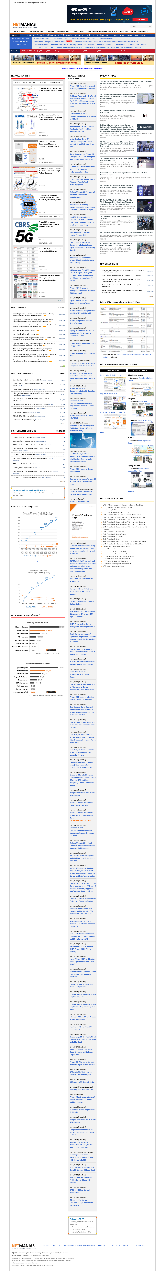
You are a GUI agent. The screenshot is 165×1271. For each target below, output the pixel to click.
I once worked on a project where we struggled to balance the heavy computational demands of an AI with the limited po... (34, 355)
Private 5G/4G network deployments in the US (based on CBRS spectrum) (49, 224)
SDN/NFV (57, 216)
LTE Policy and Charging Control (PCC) (24, 468)
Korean (36, 2)
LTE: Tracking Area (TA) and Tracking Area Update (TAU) (30, 404)
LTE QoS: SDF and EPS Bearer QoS (23, 416)
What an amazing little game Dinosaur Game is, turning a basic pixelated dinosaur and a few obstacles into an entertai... (32, 350)
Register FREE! (22, 2)
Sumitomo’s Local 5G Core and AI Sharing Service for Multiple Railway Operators (50, 171)
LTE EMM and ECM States (21, 412)
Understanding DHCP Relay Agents (24, 408)
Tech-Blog (43, 82)
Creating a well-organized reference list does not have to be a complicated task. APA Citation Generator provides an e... (32, 361)
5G (40, 109)
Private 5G (44, 109)
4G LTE (41, 243)
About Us (43, 2)
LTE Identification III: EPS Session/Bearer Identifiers (29, 445)
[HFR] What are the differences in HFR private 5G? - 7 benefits (121, 276)
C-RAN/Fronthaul (48, 216)
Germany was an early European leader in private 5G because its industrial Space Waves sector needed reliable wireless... (33, 320)
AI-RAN (43, 136)
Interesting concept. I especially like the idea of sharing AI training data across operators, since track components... (33, 315)
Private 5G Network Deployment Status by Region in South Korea (82, 68)
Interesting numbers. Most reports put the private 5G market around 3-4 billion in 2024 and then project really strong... (34, 339)
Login (14, 2)
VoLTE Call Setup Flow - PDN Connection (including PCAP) (30, 458)
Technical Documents (29, 82)
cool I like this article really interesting (25, 330)
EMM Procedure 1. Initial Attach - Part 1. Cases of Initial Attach (32, 472)
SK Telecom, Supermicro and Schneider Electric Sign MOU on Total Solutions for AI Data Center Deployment (117, 144)
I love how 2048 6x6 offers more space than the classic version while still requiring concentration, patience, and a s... (34, 344)
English (30, 2)
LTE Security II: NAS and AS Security (24, 420)
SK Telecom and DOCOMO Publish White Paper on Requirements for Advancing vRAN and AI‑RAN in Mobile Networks (118, 96)
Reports (17, 82)
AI (42, 163)
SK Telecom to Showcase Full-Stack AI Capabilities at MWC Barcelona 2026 (126, 233)
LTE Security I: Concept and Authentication (26, 477)
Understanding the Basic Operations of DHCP (27, 380)
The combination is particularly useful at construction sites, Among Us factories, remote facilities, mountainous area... (34, 326)
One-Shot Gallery (54, 82)
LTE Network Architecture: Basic (23, 389)
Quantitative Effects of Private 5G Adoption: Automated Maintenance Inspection (49, 278)
